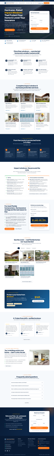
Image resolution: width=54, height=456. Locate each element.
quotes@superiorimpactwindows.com (44, 441)
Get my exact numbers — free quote (39, 225)
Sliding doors (28, 248)
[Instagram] (7, 451)
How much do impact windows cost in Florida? (19, 382)
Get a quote (38, 110)
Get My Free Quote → (39, 427)
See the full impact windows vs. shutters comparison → (38, 193)
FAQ (28, 447)
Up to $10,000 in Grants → (45, 0)
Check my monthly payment (38, 301)
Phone (32, 20)
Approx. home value (33, 213)
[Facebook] (5, 451)
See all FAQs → (27, 402)
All (18, 248)
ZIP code (41, 20)
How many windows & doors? (35, 24)
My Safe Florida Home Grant (32, 445)
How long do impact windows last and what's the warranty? (21, 398)
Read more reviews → (27, 339)
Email (44, 423)
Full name (32, 16)
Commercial (34, 248)
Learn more (7, 110)
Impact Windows (20, 440)
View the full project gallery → (27, 281)
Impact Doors (20, 441)
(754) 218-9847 (20, 29)
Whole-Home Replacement (21, 444)
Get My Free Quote (9, 29)
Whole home (23, 248)
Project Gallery (20, 445)
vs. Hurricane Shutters (31, 441)
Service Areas (41, 454)
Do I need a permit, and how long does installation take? (20, 395)
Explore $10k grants (18, 228)
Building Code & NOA (31, 444)
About (44, 454)
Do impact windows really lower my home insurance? (20, 385)
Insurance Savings (30, 440)
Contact (46, 454)
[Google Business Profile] (9, 451)
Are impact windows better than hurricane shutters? (20, 392)
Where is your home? (33, 209)
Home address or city (39, 419)
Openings (34, 423)
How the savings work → (9, 228)
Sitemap (48, 454)
